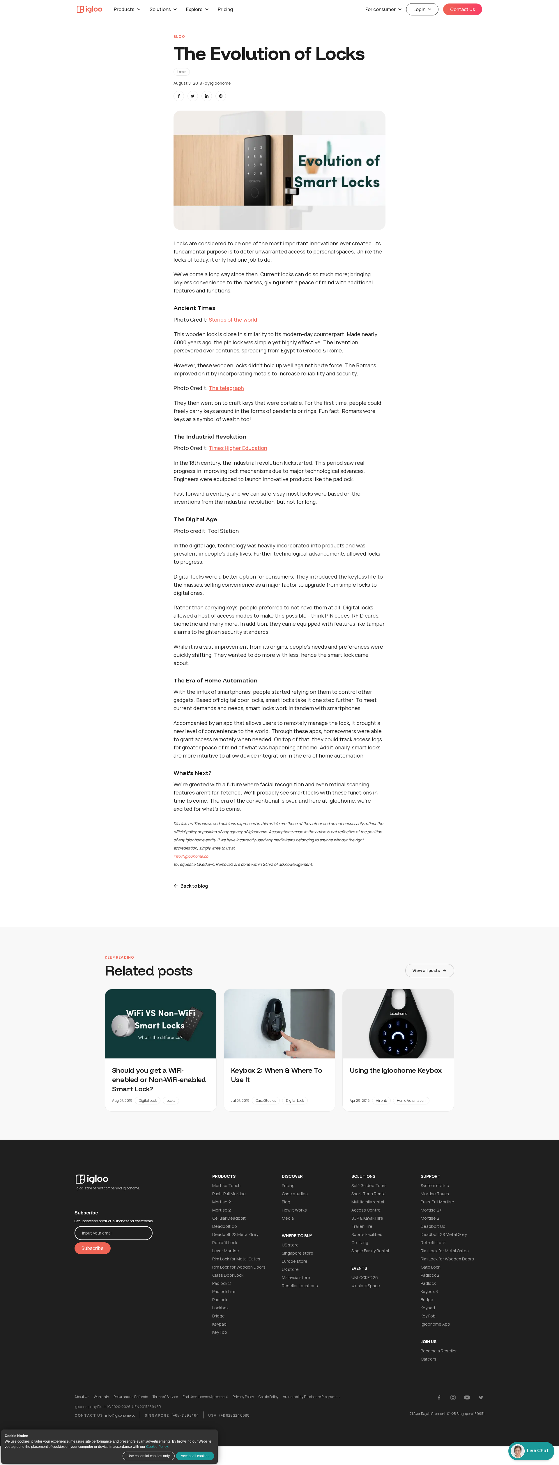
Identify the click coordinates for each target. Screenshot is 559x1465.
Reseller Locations (300, 1285)
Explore (194, 9)
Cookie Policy (157, 1447)
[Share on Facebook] (179, 96)
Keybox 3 (429, 1291)
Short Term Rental (368, 1193)
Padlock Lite (224, 1291)
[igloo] (89, 9)
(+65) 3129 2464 (185, 1415)
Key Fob (219, 1332)
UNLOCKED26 (364, 1277)
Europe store (294, 1261)
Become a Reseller (439, 1351)
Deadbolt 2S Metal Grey (235, 1234)
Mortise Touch (226, 1185)
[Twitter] (481, 1397)
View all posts (426, 970)
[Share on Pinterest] (220, 96)
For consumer (380, 9)
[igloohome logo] (114, 1176)
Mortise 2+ (222, 1202)
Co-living (359, 1242)
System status (435, 1185)
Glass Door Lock (227, 1275)
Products (124, 9)
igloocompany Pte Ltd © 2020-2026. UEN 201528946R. (118, 1406)
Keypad (219, 1324)
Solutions (160, 9)
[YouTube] (467, 1397)
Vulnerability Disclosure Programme (311, 1397)
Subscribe (93, 1248)
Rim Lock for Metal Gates (236, 1259)
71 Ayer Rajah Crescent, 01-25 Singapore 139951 (447, 1413)
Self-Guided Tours (369, 1185)
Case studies (295, 1193)
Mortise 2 (221, 1210)
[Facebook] (439, 1397)
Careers (428, 1359)
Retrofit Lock (224, 1242)
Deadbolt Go (224, 1226)
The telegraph (226, 387)
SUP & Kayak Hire (367, 1218)
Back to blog (194, 886)
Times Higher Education (238, 447)
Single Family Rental (370, 1250)
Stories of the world (233, 319)
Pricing (225, 9)
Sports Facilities (366, 1234)
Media (288, 1218)
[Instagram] (453, 1397)
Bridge (218, 1316)
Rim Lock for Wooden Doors (239, 1267)
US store (290, 1245)
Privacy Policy (243, 1397)
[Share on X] (192, 96)
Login (419, 9)
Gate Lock (430, 1267)
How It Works (294, 1210)
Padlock (219, 1299)
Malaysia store (296, 1277)
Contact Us (462, 9)
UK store (290, 1269)
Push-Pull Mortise (229, 1193)
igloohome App (435, 1324)
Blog (286, 1202)
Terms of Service (165, 1397)
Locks (181, 71)
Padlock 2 (221, 1283)
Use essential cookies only (149, 1456)
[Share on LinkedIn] (206, 96)
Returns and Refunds (131, 1397)
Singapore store (297, 1253)
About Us (82, 1397)
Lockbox (220, 1307)
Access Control (366, 1210)
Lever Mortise (225, 1250)
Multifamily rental (367, 1202)
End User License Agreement (205, 1397)
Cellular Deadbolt (229, 1218)
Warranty (101, 1397)
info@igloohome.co (120, 1415)
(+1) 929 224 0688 (234, 1415)
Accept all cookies (195, 1456)
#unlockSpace (365, 1285)
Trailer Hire (361, 1226)
